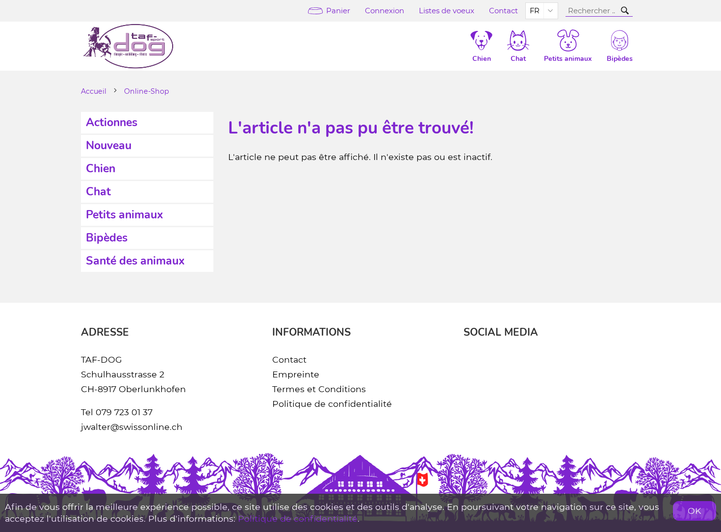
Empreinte (295, 374)
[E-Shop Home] (128, 46)
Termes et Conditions (319, 389)
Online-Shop (146, 91)
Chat (98, 191)
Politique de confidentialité (332, 404)
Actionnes (111, 122)
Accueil (93, 91)
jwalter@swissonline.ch (131, 427)
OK (694, 510)
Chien (100, 168)
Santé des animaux (135, 260)
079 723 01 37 (124, 412)
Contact (503, 10)
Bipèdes (107, 237)
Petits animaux (124, 214)
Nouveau (108, 145)
